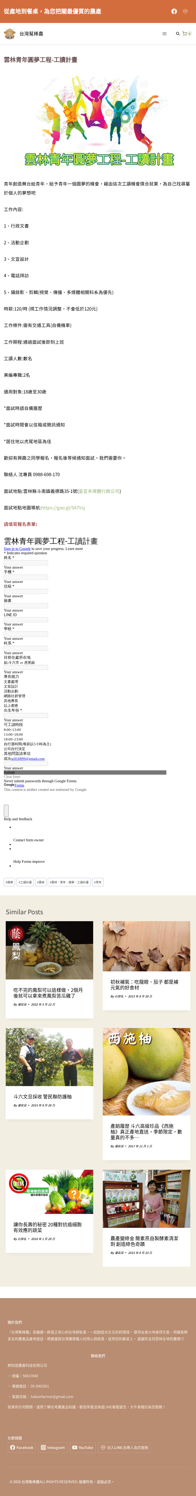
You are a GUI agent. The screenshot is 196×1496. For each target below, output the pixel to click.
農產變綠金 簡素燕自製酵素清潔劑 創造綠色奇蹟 (144, 1241)
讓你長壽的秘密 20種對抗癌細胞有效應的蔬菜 (47, 1227)
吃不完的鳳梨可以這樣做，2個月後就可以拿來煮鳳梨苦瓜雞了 (48, 992)
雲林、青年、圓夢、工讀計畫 (69, 882)
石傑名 (119, 996)
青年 (98, 882)
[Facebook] (174, 11)
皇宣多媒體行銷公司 (99, 491)
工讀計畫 (25, 882)
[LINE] (185, 11)
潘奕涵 (22, 1004)
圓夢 (9, 882)
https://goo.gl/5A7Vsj (64, 507)
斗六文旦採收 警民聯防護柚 (42, 1096)
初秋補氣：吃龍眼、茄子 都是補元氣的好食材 (144, 984)
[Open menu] (164, 33)
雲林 (40, 882)
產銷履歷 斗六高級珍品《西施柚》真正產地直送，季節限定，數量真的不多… (146, 1131)
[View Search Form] (175, 34)
